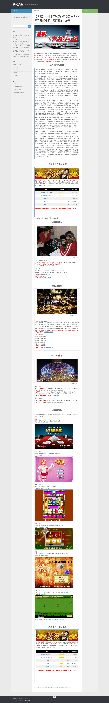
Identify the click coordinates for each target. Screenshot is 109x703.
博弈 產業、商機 (48, 332)
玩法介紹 (16, 75)
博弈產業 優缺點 (48, 347)
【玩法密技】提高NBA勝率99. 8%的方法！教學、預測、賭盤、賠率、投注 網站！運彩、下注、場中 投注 (21, 36)
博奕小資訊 (36, 10)
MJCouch (77, 383)
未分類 (15, 72)
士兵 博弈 (43, 594)
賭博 (70, 687)
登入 (15, 83)
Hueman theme (27, 700)
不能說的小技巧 (17, 64)
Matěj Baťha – (76, 315)
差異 (43, 687)
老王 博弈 (43, 195)
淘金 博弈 (43, 192)
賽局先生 (18, 4)
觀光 (54, 687)
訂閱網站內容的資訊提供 (19, 86)
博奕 (41, 687)
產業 (49, 687)
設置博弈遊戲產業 (62, 687)
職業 (51, 687)
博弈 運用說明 (47, 278)
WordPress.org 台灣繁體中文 (20, 92)
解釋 (57, 687)
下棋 (38, 687)
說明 (67, 687)
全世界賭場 (56, 395)
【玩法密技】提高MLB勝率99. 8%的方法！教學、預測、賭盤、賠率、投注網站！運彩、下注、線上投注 (21, 41)
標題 (55, 619)
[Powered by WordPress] (17, 700)
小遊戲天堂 (63, 619)
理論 (46, 687)
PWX (79, 50)
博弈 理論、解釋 (50, 266)
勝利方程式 (58, 619)
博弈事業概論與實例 (44, 619)
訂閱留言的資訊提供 (18, 89)
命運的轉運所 (17, 70)
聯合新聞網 (51, 619)
